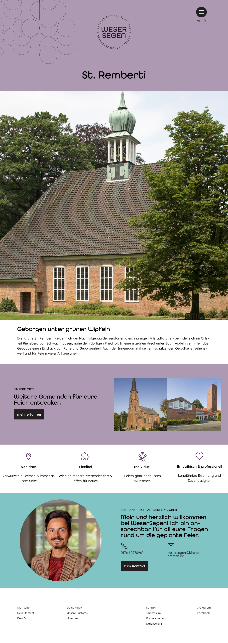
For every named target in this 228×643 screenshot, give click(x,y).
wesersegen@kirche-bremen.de (183, 554)
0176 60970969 (132, 552)
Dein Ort (22, 618)
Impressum (153, 613)
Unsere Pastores (77, 613)
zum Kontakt (134, 566)
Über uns (72, 618)
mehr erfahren (29, 414)
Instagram (204, 607)
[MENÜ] (201, 12)
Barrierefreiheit (155, 618)
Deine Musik (74, 607)
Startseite (23, 607)
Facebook (203, 613)
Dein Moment (25, 613)
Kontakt (151, 607)
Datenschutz (154, 623)
